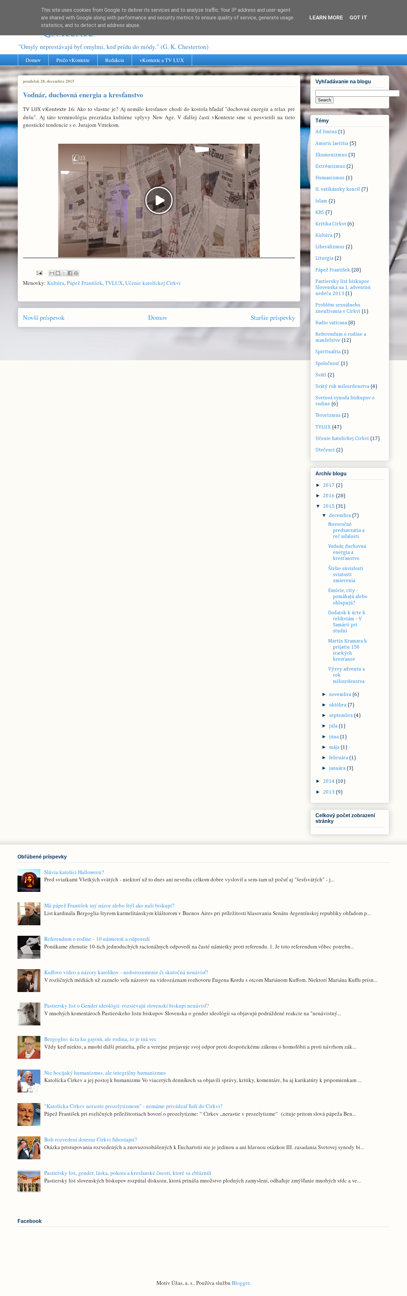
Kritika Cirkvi (330, 224)
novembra (340, 694)
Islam (321, 201)
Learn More (326, 17)
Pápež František (84, 282)
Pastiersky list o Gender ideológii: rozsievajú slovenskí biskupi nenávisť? (126, 1005)
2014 (329, 781)
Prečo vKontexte (73, 60)
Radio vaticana (331, 323)
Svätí (320, 375)
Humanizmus (329, 178)
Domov (33, 60)
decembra (340, 515)
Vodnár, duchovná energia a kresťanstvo (347, 552)
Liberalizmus (329, 247)
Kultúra (55, 282)
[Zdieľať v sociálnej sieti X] (64, 273)
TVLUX (114, 282)
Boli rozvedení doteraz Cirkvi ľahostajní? (90, 1139)
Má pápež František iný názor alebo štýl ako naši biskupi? (109, 905)
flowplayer (250, 252)
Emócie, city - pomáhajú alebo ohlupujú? (347, 596)
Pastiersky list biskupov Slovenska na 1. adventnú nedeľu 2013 (343, 287)
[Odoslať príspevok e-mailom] (39, 272)
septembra (341, 715)
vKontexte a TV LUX (162, 60)
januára (338, 768)
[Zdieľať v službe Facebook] (70, 273)
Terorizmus (328, 415)
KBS (319, 212)
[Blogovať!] (58, 273)
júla (334, 726)
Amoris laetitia (331, 143)
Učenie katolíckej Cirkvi (153, 282)
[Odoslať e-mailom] (52, 273)
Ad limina (326, 131)
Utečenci (325, 450)
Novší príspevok (44, 317)
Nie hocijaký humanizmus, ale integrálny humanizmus (105, 1072)
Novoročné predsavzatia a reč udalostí (346, 530)
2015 (329, 506)
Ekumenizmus (331, 155)
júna (334, 737)
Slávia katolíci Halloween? (74, 872)
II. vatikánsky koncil (337, 189)
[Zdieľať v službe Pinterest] (76, 273)
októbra (338, 705)
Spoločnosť (327, 363)
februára (339, 758)
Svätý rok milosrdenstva (342, 386)
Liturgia (324, 258)
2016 (329, 496)
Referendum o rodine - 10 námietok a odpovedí (97, 938)
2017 (329, 485)
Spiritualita (328, 352)
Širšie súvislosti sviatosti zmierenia (345, 574)
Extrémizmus (330, 166)
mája (335, 747)
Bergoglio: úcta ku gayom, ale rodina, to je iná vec (100, 1039)
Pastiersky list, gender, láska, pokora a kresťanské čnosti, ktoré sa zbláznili (127, 1172)
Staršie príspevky (273, 317)
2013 (329, 792)
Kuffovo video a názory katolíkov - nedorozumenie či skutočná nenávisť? (126, 972)
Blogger (241, 1282)
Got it (358, 17)
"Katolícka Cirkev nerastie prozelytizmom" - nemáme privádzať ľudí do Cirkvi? (133, 1106)
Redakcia (114, 60)
